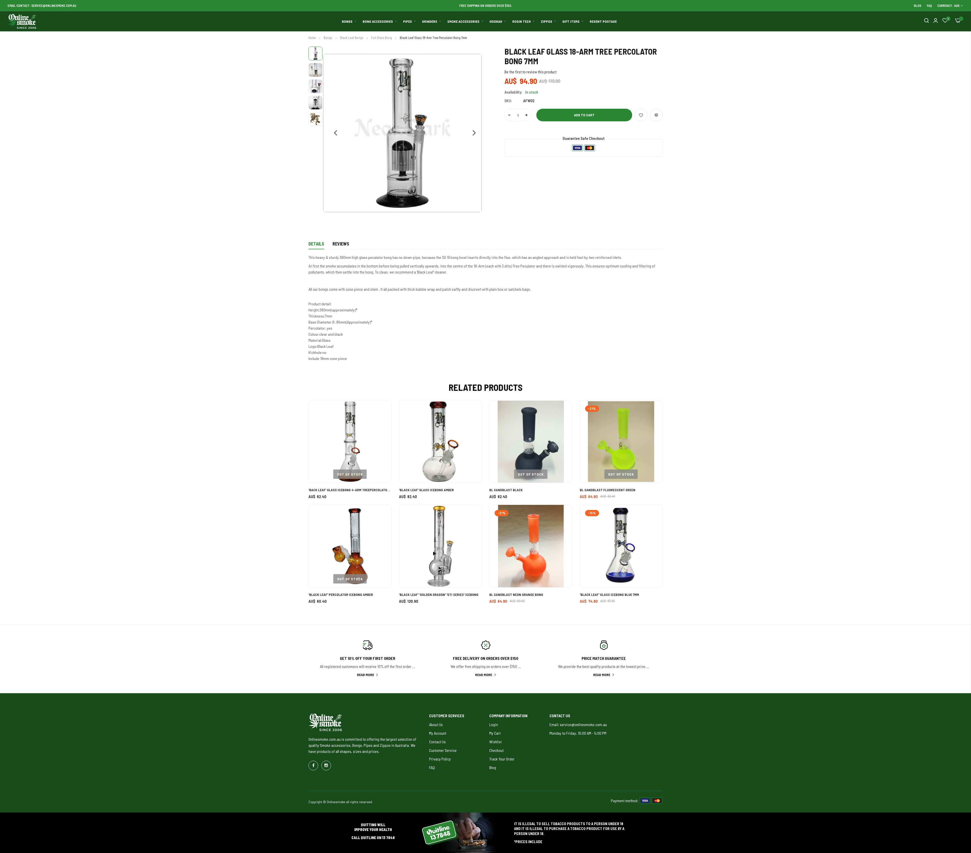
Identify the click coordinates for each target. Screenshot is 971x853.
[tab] (316, 245)
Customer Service (443, 750)
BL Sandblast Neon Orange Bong (516, 594)
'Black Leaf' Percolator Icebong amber (340, 594)
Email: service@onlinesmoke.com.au (578, 724)
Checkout (496, 750)
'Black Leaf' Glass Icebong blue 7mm (609, 594)
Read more (365, 674)
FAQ (929, 6)
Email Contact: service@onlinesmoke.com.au (42, 6)
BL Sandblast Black (506, 490)
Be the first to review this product (530, 71)
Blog (917, 6)
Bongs (328, 38)
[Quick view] (381, 437)
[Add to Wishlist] (641, 115)
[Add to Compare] (656, 115)
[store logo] (22, 21)
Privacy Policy (440, 758)
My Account (437, 733)
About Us (436, 724)
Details (316, 243)
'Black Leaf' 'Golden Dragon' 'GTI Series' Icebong (438, 594)
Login (493, 724)
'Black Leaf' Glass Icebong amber (426, 490)
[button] (333, 133)
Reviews (341, 243)
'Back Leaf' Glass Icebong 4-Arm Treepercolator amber (349, 490)
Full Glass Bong (382, 38)
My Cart (495, 733)
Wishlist (495, 741)
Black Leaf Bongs (352, 38)
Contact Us (437, 741)
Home (312, 38)
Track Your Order (502, 758)
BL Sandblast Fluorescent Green (607, 490)
